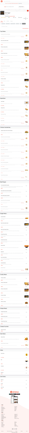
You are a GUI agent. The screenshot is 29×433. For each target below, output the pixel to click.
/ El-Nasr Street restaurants (14, 3)
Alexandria (15, 406)
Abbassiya (2, 418)
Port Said (15, 408)
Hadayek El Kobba (16, 418)
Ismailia (15, 409)
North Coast (2, 407)
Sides (20, 23)
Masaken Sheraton (3, 417)
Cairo (2, 406)
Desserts (15, 422)
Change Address (21, 6)
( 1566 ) (9, 13)
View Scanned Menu (25, 28)
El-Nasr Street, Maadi (12, 16)
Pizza (2, 422)
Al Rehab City (16, 415)
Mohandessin (16, 414)
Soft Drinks (23, 23)
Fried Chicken (3, 424)
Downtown (2, 415)
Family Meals (3, 23)
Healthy (15, 424)
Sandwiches (2, 425)
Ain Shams (2, 416)
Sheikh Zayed (3, 414)
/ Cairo (8, 3)
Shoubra (15, 416)
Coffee (2, 423)
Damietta (2, 409)
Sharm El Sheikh (3, 408)
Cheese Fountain (13, 23)
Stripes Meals (8, 23)
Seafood (15, 425)
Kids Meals (17, 23)
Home (6, 3)
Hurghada (15, 407)
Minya (15, 410)
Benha (2, 411)
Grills (15, 423)
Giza (15, 417)
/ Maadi (10, 3)
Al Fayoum (2, 410)
